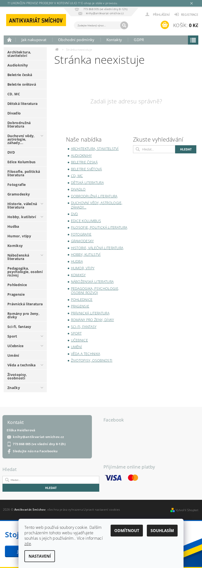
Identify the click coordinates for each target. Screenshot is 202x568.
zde (27, 543)
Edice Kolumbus (21, 162)
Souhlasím (162, 530)
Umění (13, 355)
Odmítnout (126, 530)
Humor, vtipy (19, 236)
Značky (13, 387)
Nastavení (40, 556)
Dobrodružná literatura (19, 124)
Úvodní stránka (10, 40)
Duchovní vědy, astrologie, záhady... (20, 139)
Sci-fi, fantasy (19, 326)
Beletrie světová (21, 84)
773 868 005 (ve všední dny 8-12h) (39, 444)
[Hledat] (124, 25)
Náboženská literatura (18, 257)
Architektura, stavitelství (19, 54)
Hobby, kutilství (21, 216)
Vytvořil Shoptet (187, 510)
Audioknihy (17, 65)
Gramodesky (18, 194)
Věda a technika (21, 365)
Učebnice (15, 345)
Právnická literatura (25, 304)
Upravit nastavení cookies (102, 509)
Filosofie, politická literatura (23, 173)
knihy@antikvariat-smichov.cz (38, 437)
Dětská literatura (22, 103)
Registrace (189, 15)
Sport (12, 336)
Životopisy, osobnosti (17, 376)
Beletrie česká (19, 74)
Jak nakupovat (33, 39)
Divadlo (14, 113)
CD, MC (13, 94)
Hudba (13, 226)
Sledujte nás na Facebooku (35, 451)
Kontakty (114, 39)
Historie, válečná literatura (22, 205)
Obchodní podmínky (76, 39)
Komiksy (15, 245)
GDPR (139, 39)
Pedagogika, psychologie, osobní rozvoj (25, 271)
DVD (11, 152)
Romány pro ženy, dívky (23, 315)
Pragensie (16, 294)
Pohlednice (17, 284)
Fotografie (16, 184)
